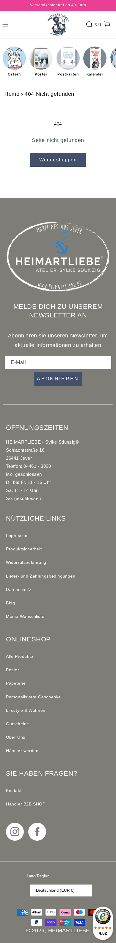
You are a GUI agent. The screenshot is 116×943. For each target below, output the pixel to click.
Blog (10, 603)
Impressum (17, 535)
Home (11, 94)
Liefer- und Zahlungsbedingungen (41, 576)
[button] (5, 24)
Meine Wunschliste (25, 616)
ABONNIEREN (58, 378)
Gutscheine (17, 723)
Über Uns (15, 737)
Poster (41, 74)
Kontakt (13, 790)
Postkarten (68, 74)
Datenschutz (19, 589)
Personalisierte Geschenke (33, 696)
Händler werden (22, 750)
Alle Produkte (19, 656)
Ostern (14, 74)
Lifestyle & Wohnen (26, 710)
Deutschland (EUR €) (55, 890)
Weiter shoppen (58, 159)
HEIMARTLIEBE (69, 930)
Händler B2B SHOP (26, 804)
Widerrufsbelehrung (26, 562)
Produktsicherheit (24, 549)
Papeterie (16, 683)
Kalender (95, 74)
